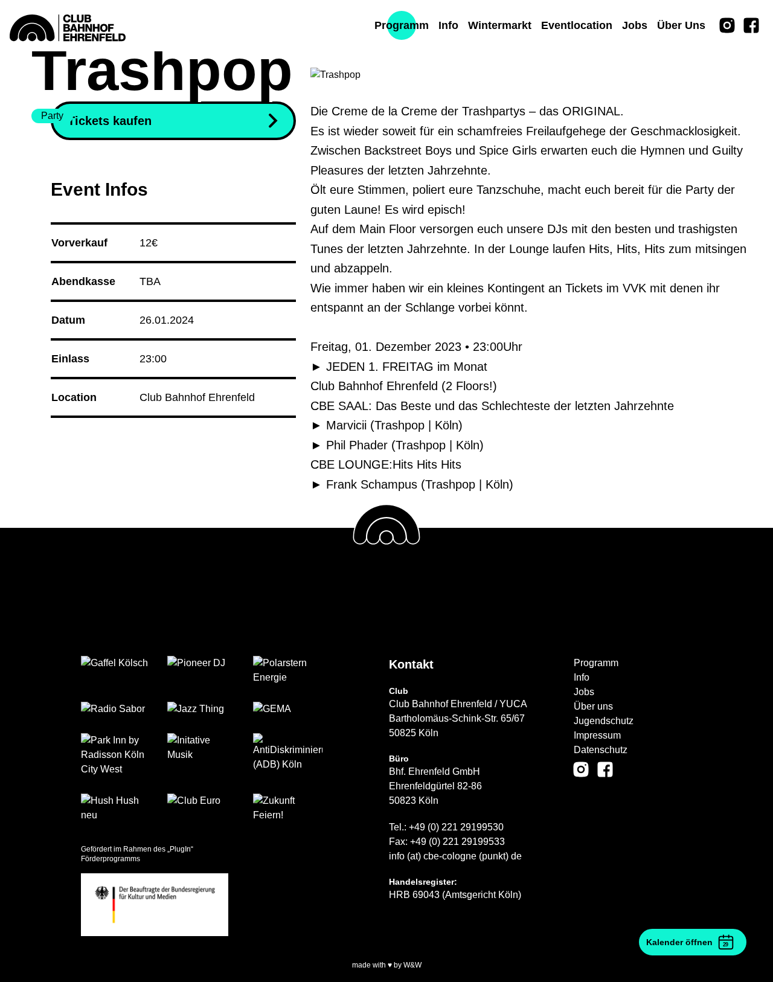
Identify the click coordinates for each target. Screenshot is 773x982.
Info (581, 677)
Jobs (584, 692)
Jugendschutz (603, 721)
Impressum (597, 735)
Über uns (593, 706)
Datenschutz (600, 750)
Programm (596, 663)
